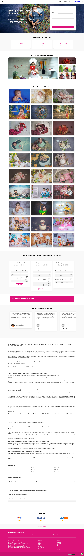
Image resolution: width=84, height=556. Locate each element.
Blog (82, 1)
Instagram (59, 542)
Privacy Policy (40, 546)
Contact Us (65, 1)
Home (55, 1)
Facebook (59, 543)
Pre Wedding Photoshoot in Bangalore (34, 534)
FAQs (69, 1)
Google (59, 544)
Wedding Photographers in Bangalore (15, 534)
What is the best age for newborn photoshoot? (18, 494)
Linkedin (59, 545)
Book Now (19, 284)
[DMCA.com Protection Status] (72, 554)
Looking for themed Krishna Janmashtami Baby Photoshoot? (20, 503)
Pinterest (59, 549)
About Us (59, 1)
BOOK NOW (67, 299)
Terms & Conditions (41, 547)
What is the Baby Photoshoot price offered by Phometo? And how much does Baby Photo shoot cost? (28, 490)
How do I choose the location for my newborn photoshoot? (20, 498)
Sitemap (39, 548)
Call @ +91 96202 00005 (76, 1)
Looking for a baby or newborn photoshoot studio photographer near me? (23, 481)
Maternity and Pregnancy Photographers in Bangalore (55, 534)
